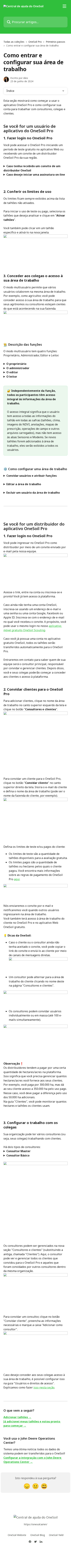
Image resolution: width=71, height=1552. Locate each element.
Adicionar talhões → (17, 1417)
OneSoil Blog (37, 1535)
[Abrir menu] (64, 6)
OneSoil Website (17, 1535)
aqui (17, 879)
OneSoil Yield (56, 1535)
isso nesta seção (43, 1387)
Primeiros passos (55, 41)
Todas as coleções (13, 41)
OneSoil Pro (35, 41)
